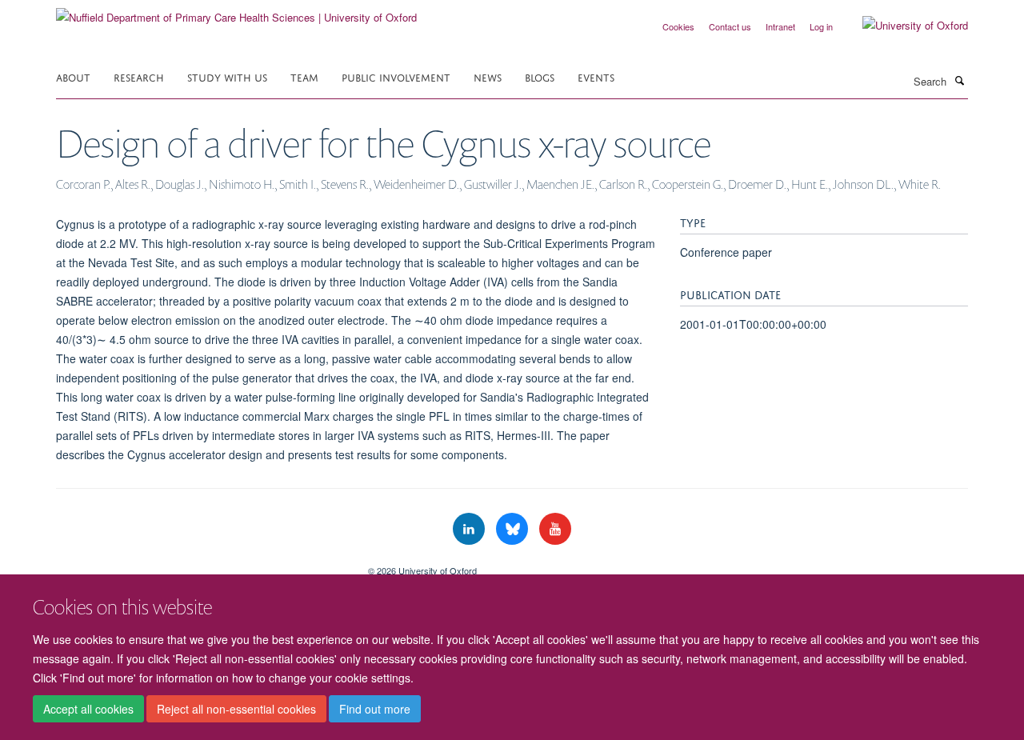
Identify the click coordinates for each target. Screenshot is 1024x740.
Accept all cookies (88, 709)
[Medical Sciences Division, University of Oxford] (200, 565)
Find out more (374, 709)
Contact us (730, 26)
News (488, 76)
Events (596, 76)
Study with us (227, 76)
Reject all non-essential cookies (236, 709)
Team (304, 76)
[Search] (959, 80)
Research (139, 76)
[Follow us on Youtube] (555, 529)
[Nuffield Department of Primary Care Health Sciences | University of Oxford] (236, 11)
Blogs (539, 76)
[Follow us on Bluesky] (513, 529)
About (73, 76)
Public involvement (396, 76)
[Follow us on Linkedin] (470, 529)
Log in (821, 26)
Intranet (780, 26)
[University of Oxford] (903, 25)
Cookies (678, 26)
